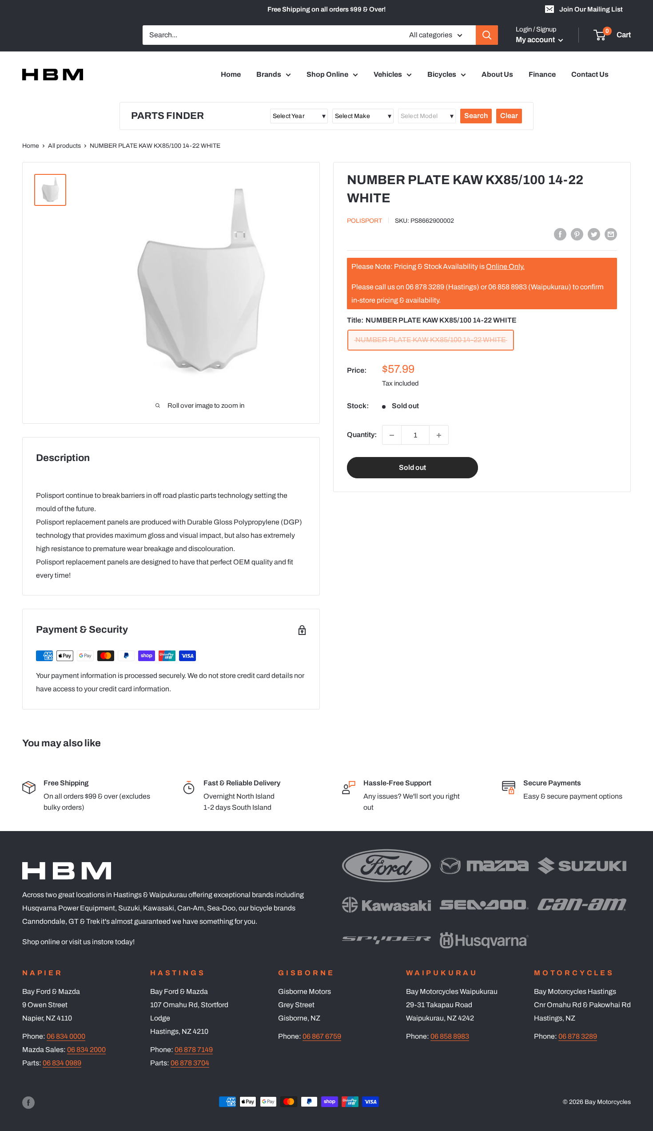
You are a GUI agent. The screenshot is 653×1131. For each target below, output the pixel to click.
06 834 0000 (66, 1036)
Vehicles (388, 74)
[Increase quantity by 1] (439, 435)
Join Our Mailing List (591, 9)
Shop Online (327, 74)
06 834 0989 (62, 1063)
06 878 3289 (577, 1036)
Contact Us (590, 74)
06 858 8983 (449, 1036)
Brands (268, 74)
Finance (542, 74)
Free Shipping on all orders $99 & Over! (326, 9)
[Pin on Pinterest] (577, 233)
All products (64, 145)
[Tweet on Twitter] (594, 233)
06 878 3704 (190, 1063)
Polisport (364, 220)
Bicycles (441, 74)
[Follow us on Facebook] (28, 1102)
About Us (497, 74)
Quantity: (362, 435)
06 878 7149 (194, 1049)
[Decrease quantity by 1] (391, 435)
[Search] (487, 35)
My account (536, 39)
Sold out (412, 468)
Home (231, 74)
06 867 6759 (322, 1036)
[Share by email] (611, 233)
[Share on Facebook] (560, 233)
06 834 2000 (86, 1049)
